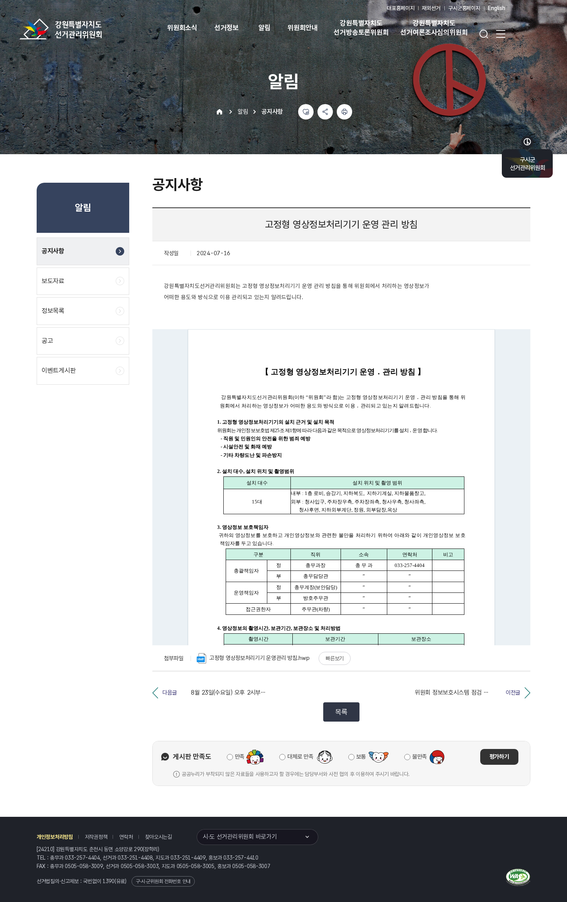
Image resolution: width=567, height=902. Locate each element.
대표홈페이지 (400, 8)
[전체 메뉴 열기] (500, 34)
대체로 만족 (300, 756)
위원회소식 (182, 28)
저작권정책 (96, 837)
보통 (361, 756)
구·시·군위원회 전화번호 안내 (163, 881)
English (496, 8)
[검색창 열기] (483, 34)
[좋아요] (306, 111)
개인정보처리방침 (55, 837)
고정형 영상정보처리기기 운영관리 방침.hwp (259, 658)
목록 (341, 712)
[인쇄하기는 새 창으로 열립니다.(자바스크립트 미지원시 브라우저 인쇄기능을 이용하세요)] (344, 111)
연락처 (126, 837)
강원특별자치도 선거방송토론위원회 (361, 27)
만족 (240, 756)
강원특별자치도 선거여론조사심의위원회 (433, 27)
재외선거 (431, 8)
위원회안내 (302, 28)
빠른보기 (335, 658)
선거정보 (226, 28)
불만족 (419, 756)
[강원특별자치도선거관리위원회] (84, 29)
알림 (264, 28)
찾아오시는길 (158, 837)
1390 (109, 881)
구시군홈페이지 (464, 8)
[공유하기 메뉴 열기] (325, 111)
